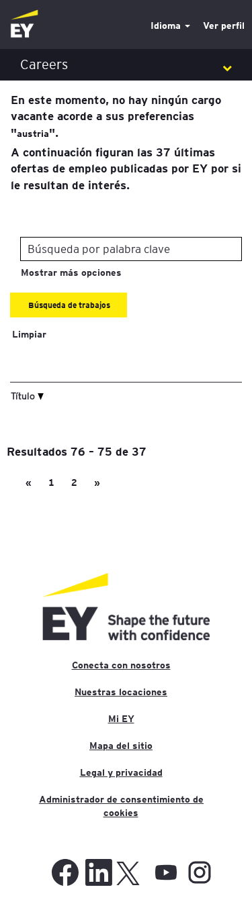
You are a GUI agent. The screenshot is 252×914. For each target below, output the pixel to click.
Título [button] (24, 395)
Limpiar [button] (29, 334)
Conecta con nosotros (121, 665)
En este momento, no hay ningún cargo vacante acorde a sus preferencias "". (116, 116)
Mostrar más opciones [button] (71, 272)
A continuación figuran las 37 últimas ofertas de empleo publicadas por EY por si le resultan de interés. (126, 168)
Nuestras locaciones (121, 692)
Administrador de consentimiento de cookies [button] (121, 806)
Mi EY (121, 719)
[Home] (24, 24)
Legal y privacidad (121, 772)
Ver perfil (224, 25)
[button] (126, 65)
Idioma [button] (167, 25)
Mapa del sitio (121, 746)
